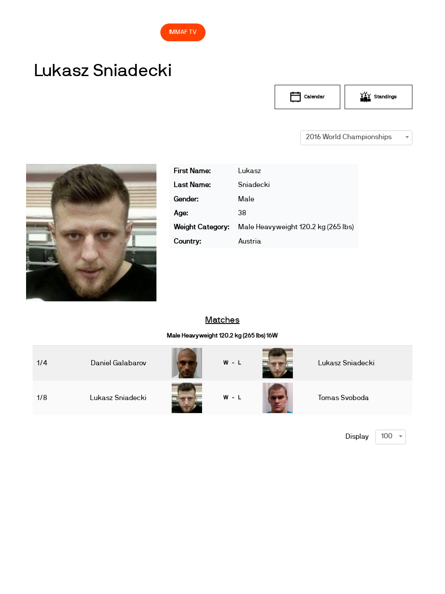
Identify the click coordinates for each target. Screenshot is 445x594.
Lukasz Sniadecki (103, 71)
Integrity (98, 32)
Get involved (225, 13)
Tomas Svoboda (343, 397)
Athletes (329, 13)
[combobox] (356, 137)
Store (145, 32)
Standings (385, 96)
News (95, 13)
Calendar (314, 96)
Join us (280, 13)
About (171, 13)
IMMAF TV (183, 32)
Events (126, 13)
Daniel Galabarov (118, 363)
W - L (232, 362)
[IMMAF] (56, 13)
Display (357, 436)
